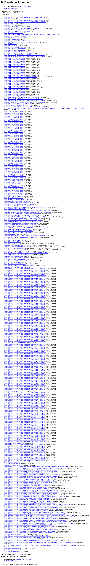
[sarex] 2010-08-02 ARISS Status (13, 158)
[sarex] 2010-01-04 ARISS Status (13, 111)
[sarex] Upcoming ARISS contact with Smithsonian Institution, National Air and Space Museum (31, 492)
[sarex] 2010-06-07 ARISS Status (13, 146)
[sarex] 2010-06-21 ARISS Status (13, 149)
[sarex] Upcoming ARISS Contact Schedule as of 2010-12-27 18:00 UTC (25, 441)
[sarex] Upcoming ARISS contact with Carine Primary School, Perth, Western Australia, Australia (31, 529)
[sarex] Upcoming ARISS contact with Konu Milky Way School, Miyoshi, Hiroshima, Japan (30, 518)
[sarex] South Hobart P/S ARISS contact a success (18, 261)
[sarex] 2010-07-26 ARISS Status (13, 157)
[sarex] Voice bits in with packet (13, 95)
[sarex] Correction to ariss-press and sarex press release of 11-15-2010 (23, 539)
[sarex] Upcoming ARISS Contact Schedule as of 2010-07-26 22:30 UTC (25, 358)
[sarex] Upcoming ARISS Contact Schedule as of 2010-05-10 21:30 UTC (25, 317)
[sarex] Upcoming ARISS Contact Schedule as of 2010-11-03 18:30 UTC (25, 411)
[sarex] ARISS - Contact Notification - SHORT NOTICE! (20, 77)
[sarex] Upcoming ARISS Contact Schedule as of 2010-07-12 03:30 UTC (25, 350)
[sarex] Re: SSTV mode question (13, 33)
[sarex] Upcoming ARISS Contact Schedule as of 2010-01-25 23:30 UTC (25, 270)
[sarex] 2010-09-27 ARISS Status (13, 171)
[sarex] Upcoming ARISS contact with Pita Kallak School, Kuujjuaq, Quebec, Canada (28, 495)
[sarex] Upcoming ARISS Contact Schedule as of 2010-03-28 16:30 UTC (25, 294)
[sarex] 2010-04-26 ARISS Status (13, 136)
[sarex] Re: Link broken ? (11, 45)
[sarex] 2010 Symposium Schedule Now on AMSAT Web (20, 224)
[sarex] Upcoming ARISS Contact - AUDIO (16, 195)
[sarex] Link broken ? (10, 44)
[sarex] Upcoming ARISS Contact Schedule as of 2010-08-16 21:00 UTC (25, 371)
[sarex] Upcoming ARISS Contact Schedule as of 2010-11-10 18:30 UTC (25, 416)
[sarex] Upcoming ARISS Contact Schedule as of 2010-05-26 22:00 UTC (25, 325)
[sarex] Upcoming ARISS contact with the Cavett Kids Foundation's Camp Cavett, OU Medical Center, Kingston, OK (37, 504)
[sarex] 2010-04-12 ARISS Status (13, 133)
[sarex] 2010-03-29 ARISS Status (13, 130)
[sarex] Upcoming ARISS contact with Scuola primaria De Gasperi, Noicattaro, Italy (27, 484)
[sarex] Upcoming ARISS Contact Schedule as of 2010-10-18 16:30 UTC (25, 396)
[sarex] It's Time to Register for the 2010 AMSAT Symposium (21, 215)
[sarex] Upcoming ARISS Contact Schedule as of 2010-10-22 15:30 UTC (25, 400)
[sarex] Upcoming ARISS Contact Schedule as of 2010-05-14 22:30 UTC (25, 320)
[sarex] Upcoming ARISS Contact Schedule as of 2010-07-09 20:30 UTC (25, 349)
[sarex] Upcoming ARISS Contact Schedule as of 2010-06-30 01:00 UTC (25, 341)
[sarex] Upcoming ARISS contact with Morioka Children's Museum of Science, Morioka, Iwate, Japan (33, 471)
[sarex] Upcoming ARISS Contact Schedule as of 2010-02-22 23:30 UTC (25, 278)
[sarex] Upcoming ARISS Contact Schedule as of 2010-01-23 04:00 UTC (25, 455)
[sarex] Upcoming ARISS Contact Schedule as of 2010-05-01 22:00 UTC (25, 311)
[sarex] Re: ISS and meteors (12, 39)
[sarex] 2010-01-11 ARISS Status (13, 113)
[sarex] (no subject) (9, 18)
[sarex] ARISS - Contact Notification (14, 58)
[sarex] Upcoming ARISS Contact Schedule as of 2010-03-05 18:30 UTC (25, 283)
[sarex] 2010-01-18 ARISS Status (13, 114)
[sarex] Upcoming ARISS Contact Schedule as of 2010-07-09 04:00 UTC (25, 347)
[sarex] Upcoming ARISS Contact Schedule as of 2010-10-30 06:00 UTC (25, 410)
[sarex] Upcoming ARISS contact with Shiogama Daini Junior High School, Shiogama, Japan (30, 481)
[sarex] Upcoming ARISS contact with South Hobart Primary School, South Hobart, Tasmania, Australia (33, 517)
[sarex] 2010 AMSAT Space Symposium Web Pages (19, 226)
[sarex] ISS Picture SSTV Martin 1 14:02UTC (17, 251)
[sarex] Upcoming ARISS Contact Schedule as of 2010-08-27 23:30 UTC (25, 374)
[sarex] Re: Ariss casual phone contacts (15, 40)
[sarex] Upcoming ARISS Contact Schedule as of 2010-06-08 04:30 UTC (25, 333)
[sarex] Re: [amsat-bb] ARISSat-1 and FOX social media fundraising (23, 99)
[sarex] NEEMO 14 (10, 69)
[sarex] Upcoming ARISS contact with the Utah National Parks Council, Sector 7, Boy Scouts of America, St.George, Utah (38, 523)
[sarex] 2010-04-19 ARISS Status (13, 135)
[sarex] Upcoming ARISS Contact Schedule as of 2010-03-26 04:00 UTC (25, 292)
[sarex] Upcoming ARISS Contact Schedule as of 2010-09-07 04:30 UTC (25, 20)
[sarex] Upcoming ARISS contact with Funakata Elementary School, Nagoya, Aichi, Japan (29, 531)
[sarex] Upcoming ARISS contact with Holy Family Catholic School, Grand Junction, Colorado (31, 540)
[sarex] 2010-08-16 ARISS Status (13, 162)
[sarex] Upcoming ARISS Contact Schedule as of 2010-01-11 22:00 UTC (25, 448)
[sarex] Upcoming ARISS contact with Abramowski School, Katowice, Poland (26, 485)
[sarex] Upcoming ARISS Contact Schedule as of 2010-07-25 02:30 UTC (25, 356)
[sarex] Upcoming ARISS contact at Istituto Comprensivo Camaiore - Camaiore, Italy (28, 498)
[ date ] (29, 6)
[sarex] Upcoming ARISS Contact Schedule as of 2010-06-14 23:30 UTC (25, 336)
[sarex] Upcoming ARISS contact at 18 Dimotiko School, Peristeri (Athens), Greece (27, 479)
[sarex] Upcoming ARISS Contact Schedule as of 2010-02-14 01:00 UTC (25, 275)
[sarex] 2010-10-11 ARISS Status (13, 174)
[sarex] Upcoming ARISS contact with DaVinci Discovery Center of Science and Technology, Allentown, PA (34, 512)
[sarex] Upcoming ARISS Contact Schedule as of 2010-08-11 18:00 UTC (25, 367)
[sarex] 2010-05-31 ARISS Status (13, 144)
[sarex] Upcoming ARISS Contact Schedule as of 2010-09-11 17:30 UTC (25, 377)
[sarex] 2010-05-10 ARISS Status (13, 139)
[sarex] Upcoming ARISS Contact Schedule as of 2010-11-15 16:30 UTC (25, 421)
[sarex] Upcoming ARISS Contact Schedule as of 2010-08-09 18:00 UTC (25, 366)
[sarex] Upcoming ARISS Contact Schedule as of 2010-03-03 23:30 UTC (25, 281)
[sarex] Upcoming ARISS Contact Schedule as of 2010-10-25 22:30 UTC (25, 402)
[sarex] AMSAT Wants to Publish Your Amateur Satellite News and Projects (25, 207)
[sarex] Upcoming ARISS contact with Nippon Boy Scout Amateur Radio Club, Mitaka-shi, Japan (31, 490)
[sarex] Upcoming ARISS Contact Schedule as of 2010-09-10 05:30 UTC (25, 375)
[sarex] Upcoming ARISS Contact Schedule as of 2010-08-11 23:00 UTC (25, 369)
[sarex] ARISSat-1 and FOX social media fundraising (19, 97)
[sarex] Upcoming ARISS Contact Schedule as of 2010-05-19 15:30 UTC (25, 322)
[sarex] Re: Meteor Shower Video (13, 267)
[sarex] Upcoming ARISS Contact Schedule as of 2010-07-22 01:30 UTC (25, 353)
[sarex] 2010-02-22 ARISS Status (13, 122)
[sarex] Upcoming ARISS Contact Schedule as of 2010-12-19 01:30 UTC (25, 437)
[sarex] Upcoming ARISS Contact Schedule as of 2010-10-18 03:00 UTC (25, 394)
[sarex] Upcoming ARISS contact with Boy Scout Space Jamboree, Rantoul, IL (26, 510)
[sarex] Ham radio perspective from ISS (15, 250)
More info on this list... (10, 8)
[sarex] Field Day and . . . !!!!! (12, 465)
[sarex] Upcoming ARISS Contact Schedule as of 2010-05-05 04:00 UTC (25, 312)
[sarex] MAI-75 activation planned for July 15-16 (18, 246)
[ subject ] (24, 6)
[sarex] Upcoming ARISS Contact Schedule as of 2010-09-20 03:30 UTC (25, 378)
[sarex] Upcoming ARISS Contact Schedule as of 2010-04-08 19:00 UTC (25, 301)
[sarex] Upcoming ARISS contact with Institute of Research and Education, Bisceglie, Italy (29, 526)
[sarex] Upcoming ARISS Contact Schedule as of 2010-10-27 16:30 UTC (25, 405)
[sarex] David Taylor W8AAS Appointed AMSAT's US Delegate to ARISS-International (29, 217)
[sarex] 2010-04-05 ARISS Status (13, 132)
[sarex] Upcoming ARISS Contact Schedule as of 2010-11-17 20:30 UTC (25, 424)
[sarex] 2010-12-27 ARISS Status (13, 193)
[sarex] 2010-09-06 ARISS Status (13, 166)
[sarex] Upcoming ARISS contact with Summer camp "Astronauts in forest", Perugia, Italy (29, 503)
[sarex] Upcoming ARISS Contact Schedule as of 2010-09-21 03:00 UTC (25, 380)
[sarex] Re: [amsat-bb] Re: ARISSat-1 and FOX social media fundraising (24, 55)
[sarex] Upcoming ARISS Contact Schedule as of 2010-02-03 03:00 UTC (25, 273)
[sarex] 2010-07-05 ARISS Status (13, 152)
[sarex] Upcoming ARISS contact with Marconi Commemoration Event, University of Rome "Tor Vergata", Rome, (36, 466)
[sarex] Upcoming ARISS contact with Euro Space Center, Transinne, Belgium (26, 537)
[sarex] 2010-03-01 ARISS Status (13, 124)
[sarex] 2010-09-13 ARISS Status (13, 168)
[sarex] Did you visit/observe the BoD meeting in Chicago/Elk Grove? (24, 28)
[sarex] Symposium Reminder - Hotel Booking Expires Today (21, 223)
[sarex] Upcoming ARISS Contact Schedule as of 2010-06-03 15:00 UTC (25, 330)
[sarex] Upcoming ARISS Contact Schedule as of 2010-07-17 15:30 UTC (25, 352)
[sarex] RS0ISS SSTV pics (12, 234)
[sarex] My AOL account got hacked (14, 391)
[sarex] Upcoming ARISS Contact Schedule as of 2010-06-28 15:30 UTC (25, 339)
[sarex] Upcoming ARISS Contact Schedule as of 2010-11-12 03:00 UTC (25, 418)
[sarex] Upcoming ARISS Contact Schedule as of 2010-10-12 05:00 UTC (25, 393)
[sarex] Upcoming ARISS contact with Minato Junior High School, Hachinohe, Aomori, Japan (30, 470)
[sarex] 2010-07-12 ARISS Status (13, 154)
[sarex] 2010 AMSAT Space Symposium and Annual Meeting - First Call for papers (27, 212)
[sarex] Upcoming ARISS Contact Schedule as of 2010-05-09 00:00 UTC (25, 316)
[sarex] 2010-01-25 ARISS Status (13, 116)
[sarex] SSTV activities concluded (13, 248)
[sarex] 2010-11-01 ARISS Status (13, 180)
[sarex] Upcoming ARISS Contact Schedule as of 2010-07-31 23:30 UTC (25, 360)
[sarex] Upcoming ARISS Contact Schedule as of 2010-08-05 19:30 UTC (25, 363)
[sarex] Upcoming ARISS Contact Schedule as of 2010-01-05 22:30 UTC (25, 268)
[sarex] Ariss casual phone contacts (14, 548)
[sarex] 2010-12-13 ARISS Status (13, 190)
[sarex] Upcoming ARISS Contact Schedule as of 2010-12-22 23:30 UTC (25, 440)
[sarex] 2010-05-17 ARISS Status (13, 141)
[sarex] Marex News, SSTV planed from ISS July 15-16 (20, 202)
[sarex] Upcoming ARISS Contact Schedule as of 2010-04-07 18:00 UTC (25, 300)
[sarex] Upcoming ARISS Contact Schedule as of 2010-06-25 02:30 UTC (25, 460)
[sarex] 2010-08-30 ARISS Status (13, 165)
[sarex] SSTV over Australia (12, 262)
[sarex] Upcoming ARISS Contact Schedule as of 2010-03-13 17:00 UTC (25, 286)
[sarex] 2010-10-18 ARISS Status (13, 177)
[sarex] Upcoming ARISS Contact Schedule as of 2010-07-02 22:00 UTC (25, 344)
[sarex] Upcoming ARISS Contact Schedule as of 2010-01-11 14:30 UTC (25, 446)
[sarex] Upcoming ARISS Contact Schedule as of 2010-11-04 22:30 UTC (25, 413)
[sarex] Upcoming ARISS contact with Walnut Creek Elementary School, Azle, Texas (28, 482)
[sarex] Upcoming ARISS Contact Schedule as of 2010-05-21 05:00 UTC (25, 323)
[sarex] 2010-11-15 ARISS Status (13, 184)
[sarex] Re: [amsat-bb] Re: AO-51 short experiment (18, 265)
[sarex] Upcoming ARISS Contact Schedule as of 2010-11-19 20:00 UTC (25, 426)
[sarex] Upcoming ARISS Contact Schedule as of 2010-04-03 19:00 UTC (25, 297)
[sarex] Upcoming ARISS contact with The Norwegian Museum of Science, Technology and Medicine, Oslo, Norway (37, 520)
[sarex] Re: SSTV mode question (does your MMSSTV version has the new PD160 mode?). (30, 34)
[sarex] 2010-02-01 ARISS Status (13, 117)
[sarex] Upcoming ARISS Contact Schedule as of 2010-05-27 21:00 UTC (25, 327)
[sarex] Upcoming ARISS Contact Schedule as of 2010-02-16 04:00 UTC (25, 276)
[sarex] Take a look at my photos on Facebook (17, 105)
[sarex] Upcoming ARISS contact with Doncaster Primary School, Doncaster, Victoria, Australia (31, 474)
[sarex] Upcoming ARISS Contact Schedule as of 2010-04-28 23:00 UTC (25, 309)
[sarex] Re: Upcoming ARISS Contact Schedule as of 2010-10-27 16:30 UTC (26, 253)
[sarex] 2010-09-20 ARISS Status (13, 169)
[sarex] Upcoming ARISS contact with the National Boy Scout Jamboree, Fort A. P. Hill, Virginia (31, 509)
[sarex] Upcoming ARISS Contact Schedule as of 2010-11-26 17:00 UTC (25, 429)
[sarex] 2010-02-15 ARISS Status (13, 121)
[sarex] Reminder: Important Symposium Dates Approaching (21, 221)
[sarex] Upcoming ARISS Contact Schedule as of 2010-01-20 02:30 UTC (25, 452)
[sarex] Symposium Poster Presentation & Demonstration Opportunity (23, 220)
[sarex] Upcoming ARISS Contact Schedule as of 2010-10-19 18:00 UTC (25, 397)
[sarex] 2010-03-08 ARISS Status (13, 125)
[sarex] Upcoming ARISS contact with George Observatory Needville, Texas (25, 528)
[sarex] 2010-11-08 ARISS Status (13, 182)
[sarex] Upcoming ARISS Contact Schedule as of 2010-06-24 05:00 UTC (25, 459)
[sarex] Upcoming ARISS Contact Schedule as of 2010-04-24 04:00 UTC (25, 308)
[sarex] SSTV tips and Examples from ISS (16, 201)
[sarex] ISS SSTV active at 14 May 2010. (16, 36)
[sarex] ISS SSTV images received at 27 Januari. (18, 31)
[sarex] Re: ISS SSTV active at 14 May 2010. (17, 37)
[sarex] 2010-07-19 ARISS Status (13, 155)
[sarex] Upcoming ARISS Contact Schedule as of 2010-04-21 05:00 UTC (25, 306)
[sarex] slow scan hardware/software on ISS (16, 199)
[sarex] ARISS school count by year (14, 443)
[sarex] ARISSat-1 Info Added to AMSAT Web (17, 229)
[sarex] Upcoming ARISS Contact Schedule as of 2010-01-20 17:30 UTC (25, 454)
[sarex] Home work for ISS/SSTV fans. (15, 206)
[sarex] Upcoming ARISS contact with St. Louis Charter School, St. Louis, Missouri (27, 536)
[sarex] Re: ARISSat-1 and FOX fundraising (16, 103)
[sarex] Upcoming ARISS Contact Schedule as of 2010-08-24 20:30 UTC (25, 372)
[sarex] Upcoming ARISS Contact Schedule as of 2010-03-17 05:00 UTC (25, 287)
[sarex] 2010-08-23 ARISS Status (13, 163)
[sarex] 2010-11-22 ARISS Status (13, 185)
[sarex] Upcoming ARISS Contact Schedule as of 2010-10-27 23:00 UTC (25, 408)
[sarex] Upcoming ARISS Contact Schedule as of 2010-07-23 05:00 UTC (25, 355)
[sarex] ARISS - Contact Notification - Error (16, 88)
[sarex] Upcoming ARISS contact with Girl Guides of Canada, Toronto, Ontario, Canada (29, 506)
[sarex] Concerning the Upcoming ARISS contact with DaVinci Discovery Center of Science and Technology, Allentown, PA (39, 515)
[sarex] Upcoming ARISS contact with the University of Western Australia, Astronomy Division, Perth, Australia (35, 521)
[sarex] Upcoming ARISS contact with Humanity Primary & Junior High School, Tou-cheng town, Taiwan (34, 468)
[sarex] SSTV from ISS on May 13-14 (15, 209)
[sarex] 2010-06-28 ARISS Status (13, 150)
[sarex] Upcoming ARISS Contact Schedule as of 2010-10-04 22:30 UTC (25, 386)
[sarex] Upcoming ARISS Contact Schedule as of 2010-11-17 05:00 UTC (25, 422)
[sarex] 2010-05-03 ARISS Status (13, 138)
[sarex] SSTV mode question (12, 463)
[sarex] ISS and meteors (11, 550)
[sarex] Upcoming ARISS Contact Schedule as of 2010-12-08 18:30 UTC (25, 432)
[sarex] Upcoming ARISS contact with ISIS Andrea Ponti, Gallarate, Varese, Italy (27, 499)
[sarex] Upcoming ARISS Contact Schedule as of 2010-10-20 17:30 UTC (25, 399)
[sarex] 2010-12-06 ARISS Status (13, 188)
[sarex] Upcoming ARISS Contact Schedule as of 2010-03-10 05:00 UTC (25, 284)
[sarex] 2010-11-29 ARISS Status (13, 187)
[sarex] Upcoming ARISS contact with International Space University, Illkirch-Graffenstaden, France (32, 507)
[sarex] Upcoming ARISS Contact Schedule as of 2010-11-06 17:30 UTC (25, 415)
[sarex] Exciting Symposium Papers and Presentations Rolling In (22, 218)
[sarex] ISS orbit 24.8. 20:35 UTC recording (16, 257)
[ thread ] (18, 6)
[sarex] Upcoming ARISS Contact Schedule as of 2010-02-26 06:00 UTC (25, 279)
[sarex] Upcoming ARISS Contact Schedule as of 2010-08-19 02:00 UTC (25, 17)
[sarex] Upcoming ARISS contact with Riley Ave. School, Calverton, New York (26, 473)
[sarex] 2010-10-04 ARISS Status (13, 173)
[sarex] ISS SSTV (9, 25)
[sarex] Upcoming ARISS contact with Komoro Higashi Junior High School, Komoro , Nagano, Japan (33, 493)
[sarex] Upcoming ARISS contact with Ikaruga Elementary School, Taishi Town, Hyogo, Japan (31, 477)
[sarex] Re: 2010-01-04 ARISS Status (14, 264)
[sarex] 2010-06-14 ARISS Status (13, 147)
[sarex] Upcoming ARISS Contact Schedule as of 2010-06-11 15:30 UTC (25, 334)
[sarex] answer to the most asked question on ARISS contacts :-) (22, 106)
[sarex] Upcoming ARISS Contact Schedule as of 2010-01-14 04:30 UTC (25, 449)
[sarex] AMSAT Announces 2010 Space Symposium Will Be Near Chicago (25, 210)
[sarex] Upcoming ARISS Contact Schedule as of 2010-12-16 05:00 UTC (25, 435)
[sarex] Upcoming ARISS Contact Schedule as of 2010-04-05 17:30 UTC (25, 298)
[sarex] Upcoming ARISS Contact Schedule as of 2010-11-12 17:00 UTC (25, 419)
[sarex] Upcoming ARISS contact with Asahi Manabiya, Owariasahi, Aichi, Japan (27, 501)
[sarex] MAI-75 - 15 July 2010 (13, 26)
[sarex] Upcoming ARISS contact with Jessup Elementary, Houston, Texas (25, 487)
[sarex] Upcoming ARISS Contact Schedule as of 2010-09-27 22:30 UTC (25, 385)
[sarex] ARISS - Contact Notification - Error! (17, 81)
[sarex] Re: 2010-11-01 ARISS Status (14, 29)
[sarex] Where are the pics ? (12, 51)
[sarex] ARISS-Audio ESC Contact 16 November (18, 254)
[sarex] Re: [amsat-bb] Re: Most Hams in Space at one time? (21, 237)
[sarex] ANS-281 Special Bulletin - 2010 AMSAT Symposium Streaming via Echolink (28, 228)
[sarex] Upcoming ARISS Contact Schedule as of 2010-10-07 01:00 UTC (25, 389)
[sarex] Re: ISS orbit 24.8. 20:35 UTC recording (17, 42)
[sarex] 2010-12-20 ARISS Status (13, 191)
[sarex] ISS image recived (11, 462)
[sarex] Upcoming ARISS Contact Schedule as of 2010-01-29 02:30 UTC (25, 272)
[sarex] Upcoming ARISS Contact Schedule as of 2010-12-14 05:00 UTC (25, 433)
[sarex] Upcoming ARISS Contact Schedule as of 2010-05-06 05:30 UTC (25, 314)
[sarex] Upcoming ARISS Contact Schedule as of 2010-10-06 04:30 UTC (25, 388)
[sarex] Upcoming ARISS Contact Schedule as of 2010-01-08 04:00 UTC (25, 444)
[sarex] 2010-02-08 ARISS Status (13, 119)
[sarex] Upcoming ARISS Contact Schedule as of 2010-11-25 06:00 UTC (25, 427)
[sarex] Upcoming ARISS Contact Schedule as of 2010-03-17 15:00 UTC (25, 289)
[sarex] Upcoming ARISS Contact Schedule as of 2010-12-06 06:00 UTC (25, 430)
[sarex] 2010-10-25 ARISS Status (13, 179)
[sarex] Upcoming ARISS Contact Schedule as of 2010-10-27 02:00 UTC (25, 404)
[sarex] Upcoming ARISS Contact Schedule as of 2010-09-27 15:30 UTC (25, 383)
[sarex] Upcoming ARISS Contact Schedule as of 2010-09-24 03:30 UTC (25, 382)
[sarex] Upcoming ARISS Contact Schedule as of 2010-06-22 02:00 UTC (25, 457)
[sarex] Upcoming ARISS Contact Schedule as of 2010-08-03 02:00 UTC (25, 361)
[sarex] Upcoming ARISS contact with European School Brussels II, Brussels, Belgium (28, 488)
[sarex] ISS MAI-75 (10, 23)
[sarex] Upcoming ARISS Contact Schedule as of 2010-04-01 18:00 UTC (25, 295)
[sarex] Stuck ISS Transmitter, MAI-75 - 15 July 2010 (19, 204)
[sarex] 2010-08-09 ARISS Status (13, 160)
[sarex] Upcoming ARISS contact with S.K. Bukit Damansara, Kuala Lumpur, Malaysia (28, 532)
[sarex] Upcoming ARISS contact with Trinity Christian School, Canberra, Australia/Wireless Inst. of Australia (35, 496)
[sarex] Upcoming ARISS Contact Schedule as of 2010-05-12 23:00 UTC (25, 319)
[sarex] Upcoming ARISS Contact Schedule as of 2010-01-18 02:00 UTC (25, 451)
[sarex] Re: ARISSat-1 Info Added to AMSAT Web (18, 53)
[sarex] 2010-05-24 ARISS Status (13, 143)
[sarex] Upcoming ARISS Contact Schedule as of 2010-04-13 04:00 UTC (25, 303)
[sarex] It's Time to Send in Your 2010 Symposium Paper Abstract (22, 213)
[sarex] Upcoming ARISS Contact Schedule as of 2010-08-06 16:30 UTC (25, 364)
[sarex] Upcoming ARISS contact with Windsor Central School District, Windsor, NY (28, 525)
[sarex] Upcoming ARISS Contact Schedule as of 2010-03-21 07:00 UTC (25, 290)
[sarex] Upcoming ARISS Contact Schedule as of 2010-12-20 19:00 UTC (25, 438)
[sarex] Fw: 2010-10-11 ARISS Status (15, 176)
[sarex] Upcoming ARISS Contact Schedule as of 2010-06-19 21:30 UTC (25, 338)
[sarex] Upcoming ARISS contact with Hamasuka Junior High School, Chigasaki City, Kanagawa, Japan (33, 476)
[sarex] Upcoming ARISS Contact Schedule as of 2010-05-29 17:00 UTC (25, 328)
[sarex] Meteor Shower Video (12, 242)
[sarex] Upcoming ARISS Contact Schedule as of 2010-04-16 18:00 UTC (25, 305)
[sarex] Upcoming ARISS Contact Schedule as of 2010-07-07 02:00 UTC (25, 345)
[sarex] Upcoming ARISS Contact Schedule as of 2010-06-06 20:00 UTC (25, 331)
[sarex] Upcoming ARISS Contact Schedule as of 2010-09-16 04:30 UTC (25, 22)
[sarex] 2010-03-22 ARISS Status (13, 128)
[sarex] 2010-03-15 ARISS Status (13, 127)
